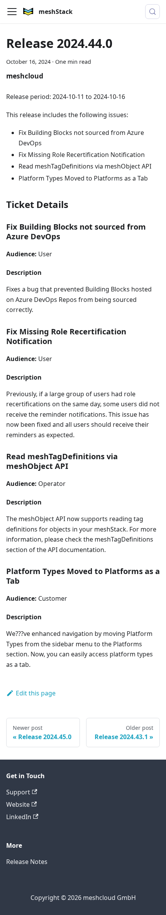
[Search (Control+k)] (152, 11)
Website (18, 804)
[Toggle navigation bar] (12, 11)
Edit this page (36, 693)
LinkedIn (18, 817)
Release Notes (26, 861)
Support (18, 792)
